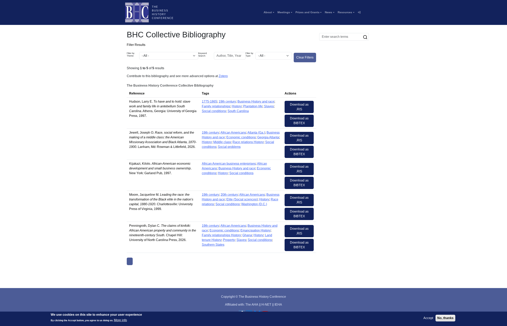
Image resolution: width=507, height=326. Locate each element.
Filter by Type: (249, 54)
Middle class (222, 142)
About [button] (268, 12)
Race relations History (248, 142)
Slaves (269, 106)
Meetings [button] (283, 12)
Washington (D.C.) (254, 204)
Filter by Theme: (130, 54)
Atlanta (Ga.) (256, 132)
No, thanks (445, 318)
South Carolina (238, 111)
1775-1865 (209, 101)
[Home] (138, 12)
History (237, 106)
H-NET (266, 304)
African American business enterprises (229, 163)
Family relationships (216, 106)
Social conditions (214, 111)
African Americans (233, 132)
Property (229, 240)
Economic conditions (241, 137)
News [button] (328, 12)
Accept (428, 318)
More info (120, 320)
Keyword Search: (202, 54)
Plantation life (252, 106)
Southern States (213, 244)
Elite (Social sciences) (242, 199)
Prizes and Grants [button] (307, 12)
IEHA (278, 304)
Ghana (247, 235)
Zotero (223, 76)
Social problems (229, 146)
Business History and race (255, 101)
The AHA (251, 304)
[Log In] (359, 12)
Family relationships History (221, 235)
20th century (229, 194)
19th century (227, 101)
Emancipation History (255, 230)
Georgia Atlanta (268, 137)
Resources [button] (345, 12)
